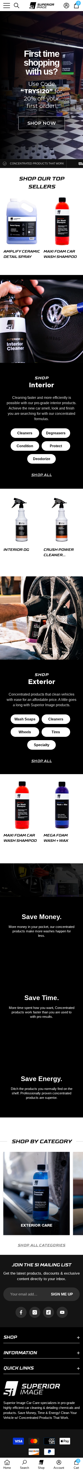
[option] (22, 229)
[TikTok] (48, 1312)
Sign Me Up (62, 1294)
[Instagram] (34, 1312)
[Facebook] (21, 1312)
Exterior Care (36, 1225)
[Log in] (66, 5)
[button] (16, 5)
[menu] (6, 5)
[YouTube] (62, 1312)
